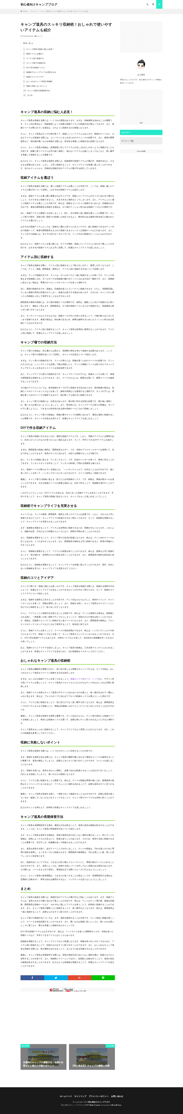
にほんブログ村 (80, 991)
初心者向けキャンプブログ (39, 4)
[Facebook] (32, 977)
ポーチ (87, 679)
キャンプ (34, 11)
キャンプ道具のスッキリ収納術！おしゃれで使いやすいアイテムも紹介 (65, 11)
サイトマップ (80, 1096)
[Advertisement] (44, 1016)
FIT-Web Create (93, 1105)
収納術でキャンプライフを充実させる (40, 72)
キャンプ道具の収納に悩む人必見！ (39, 49)
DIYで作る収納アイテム (34, 67)
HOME (25, 11)
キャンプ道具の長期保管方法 (37, 90)
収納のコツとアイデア (34, 77)
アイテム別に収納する (34, 58)
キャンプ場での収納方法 (34, 63)
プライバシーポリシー (99, 1096)
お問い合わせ (117, 1096)
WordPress (116, 1105)
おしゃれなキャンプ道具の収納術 (38, 81)
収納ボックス (76, 679)
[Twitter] (56, 977)
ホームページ (66, 1096)
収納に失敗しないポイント (35, 86)
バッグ (95, 679)
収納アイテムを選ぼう (34, 54)
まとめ (28, 95)
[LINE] (103, 977)
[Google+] (79, 977)
